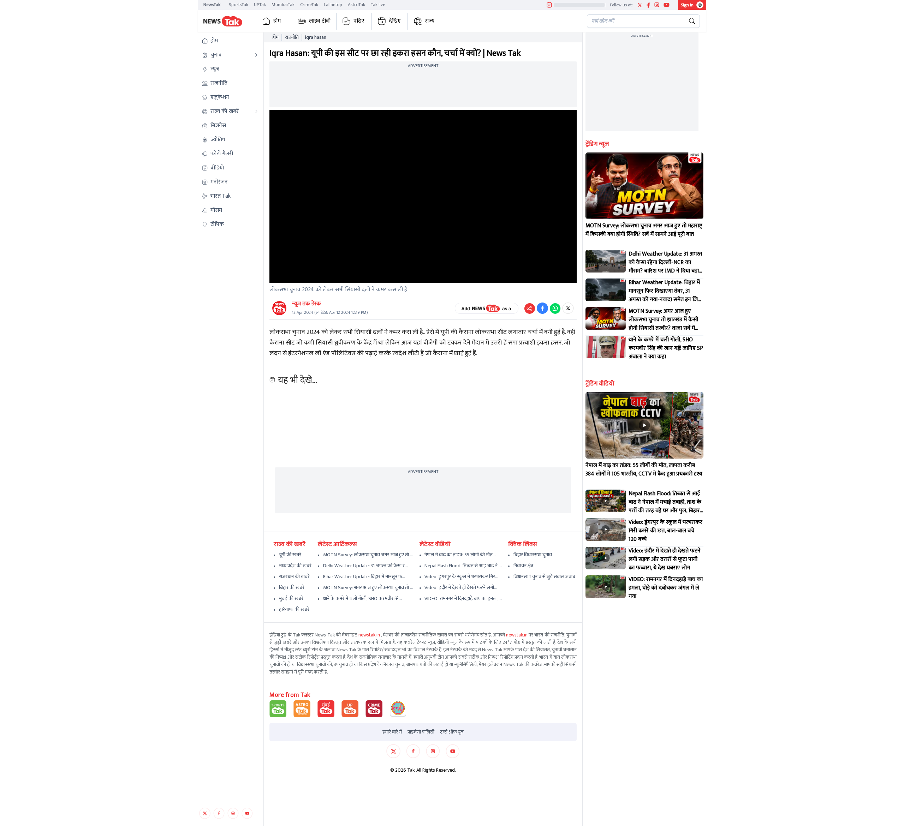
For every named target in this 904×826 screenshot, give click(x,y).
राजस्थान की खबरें (294, 577)
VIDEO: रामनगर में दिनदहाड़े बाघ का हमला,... (463, 598)
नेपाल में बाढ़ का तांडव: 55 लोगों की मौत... (460, 555)
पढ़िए (358, 21)
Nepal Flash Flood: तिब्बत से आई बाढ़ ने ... (463, 566)
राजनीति (292, 37)
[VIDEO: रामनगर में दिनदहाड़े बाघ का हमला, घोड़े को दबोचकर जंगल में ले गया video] (605, 586)
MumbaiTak (283, 4)
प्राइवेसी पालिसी (421, 732)
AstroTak (356, 4)
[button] (229, 41)
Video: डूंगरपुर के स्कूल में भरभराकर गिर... (461, 577)
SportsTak (238, 4)
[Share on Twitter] (568, 308)
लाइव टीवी (320, 21)
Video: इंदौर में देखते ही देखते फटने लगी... (460, 587)
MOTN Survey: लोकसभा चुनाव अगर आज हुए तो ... (368, 555)
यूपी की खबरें (290, 555)
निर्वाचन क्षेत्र (523, 566)
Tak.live (378, 4)
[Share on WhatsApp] (555, 308)
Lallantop (333, 4)
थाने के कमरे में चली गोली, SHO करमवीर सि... (362, 598)
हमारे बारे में (392, 732)
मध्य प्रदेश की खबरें (295, 566)
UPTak (260, 4)
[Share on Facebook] (542, 308)
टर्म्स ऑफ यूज (452, 732)
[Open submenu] (256, 55)
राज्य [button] (429, 21)
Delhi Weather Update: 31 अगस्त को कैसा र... (365, 566)
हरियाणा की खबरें (294, 609)
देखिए (395, 21)
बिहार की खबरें (291, 587)
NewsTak (211, 4)
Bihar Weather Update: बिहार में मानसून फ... (364, 577)
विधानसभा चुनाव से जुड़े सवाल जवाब (544, 577)
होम (277, 21)
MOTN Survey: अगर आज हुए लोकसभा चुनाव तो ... (368, 587)
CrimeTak (309, 4)
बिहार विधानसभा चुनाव (532, 555)
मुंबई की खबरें (291, 598)
